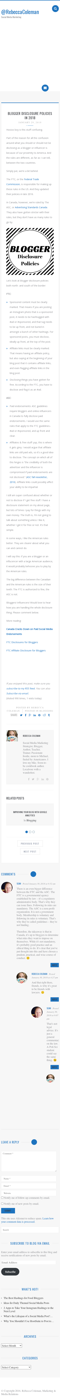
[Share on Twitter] (21, 715)
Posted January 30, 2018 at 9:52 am (39, 883)
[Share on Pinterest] (39, 715)
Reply (54, 965)
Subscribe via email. (17, 693)
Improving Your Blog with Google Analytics (30, 813)
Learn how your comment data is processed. (27, 1220)
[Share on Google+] (30, 715)
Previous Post (30, 843)
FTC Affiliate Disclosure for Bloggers (26, 650)
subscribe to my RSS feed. (20, 688)
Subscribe (10, 1271)
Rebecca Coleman (39, 973)
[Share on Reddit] (44, 715)
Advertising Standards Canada (31, 207)
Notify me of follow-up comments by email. (27, 1197)
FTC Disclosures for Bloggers (22, 642)
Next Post (30, 851)
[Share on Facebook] (25, 715)
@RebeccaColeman (20, 12)
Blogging (46, 710)
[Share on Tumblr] (49, 715)
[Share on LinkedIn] (35, 715)
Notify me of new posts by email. (21, 1203)
